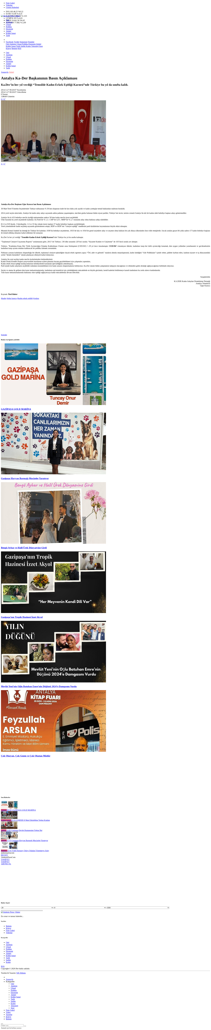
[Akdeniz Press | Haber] (10, 16)
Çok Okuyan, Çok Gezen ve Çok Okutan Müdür (25, 756)
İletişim (14, 48)
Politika (9, 27)
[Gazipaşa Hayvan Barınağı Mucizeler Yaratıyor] (53, 474)
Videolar (9, 5)
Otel (7, 20)
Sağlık (23, 46)
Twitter (16, 42)
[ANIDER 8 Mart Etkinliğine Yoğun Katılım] (9, 818)
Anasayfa (4, 72)
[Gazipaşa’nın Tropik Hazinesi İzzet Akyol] (53, 612)
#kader (3, 298)
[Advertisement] (74, 184)
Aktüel (8, 31)
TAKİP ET (5, 859)
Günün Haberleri (12, 7)
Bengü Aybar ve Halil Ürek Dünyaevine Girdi (24, 547)
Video (8, 1012)
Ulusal (8, 24)
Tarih (8, 35)
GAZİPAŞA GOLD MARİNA (16, 409)
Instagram (23, 42)
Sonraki (4, 335)
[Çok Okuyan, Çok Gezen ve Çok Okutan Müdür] (53, 751)
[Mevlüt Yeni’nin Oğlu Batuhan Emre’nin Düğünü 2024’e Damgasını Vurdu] (53, 682)
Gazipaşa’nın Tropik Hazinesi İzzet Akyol (22, 617)
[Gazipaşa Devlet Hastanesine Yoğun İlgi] (9, 828)
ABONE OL (6, 864)
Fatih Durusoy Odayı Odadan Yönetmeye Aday (28, 851)
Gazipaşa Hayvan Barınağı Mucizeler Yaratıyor (25, 478)
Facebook (9, 42)
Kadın (28, 46)
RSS (19, 48)
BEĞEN (4, 855)
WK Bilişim (21, 973)
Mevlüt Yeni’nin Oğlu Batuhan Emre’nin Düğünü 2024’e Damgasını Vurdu (39, 686)
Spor (41, 46)
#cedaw (36, 298)
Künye (8, 48)
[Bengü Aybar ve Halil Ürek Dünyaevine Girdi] (53, 543)
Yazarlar (9, 1015)
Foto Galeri (10, 3)
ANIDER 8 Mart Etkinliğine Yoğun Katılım (30, 820)
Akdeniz (9, 22)
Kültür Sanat (11, 33)
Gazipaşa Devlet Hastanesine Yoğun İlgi (24, 830)
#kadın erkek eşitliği (25, 298)
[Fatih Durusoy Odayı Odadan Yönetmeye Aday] (9, 848)
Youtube (31, 42)
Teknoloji (35, 46)
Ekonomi (9, 29)
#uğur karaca (12, 298)
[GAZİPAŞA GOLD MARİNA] (53, 404)
